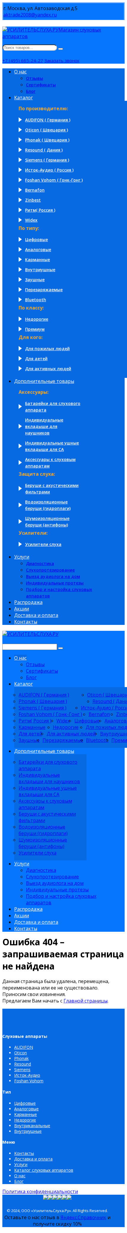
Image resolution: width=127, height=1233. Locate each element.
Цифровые (25, 1103)
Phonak (21, 1058)
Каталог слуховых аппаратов (43, 1170)
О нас (19, 1175)
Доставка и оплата (33, 1159)
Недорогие (25, 1120)
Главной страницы (86, 1000)
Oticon (20, 1053)
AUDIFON (23, 1047)
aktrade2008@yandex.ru (30, 14)
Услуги (20, 1164)
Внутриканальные (32, 1125)
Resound (22, 1064)
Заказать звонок (61, 60)
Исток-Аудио (27, 1075)
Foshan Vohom (28, 1081)
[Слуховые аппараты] (30, 634)
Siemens (22, 1069)
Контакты (24, 1153)
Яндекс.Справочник (83, 1217)
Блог (19, 1181)
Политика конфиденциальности (40, 1191)
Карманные (25, 1114)
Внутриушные (28, 1131)
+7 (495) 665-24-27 (22, 60)
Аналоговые (26, 1109)
